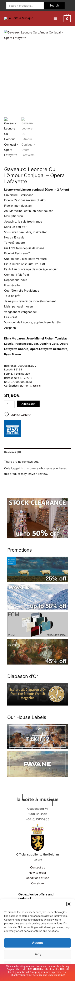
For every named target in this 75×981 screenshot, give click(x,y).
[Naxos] (12, 428)
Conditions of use (37, 878)
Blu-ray (24, 385)
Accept (37, 943)
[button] (69, 904)
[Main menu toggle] (55, 18)
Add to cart (28, 403)
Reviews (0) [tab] (12, 452)
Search (54, 5)
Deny (37, 954)
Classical (35, 385)
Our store (37, 883)
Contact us (37, 867)
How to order (37, 872)
